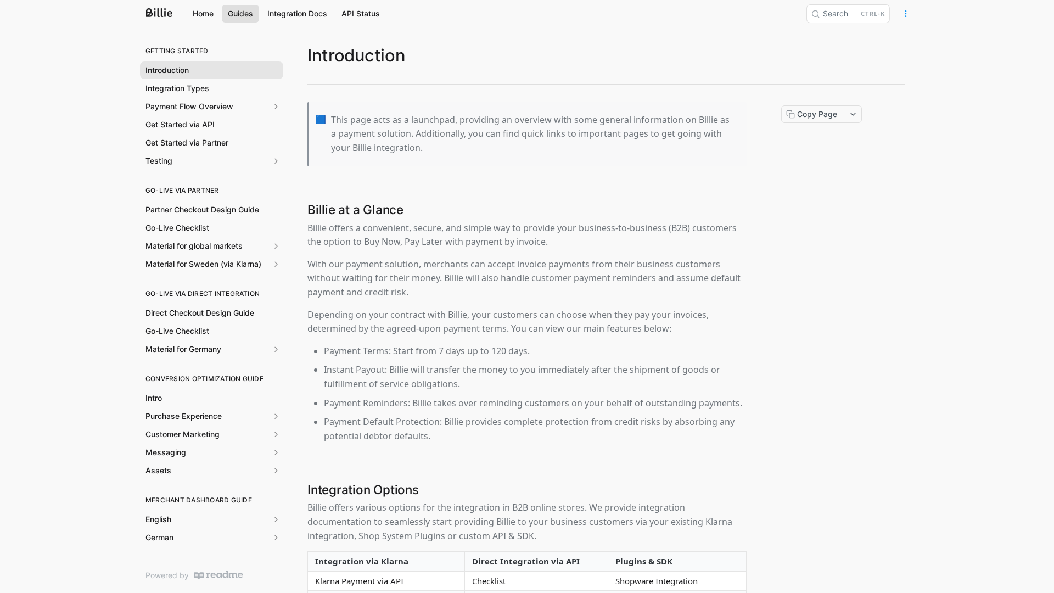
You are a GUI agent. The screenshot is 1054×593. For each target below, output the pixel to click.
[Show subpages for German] (276, 537)
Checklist (489, 580)
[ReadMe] (218, 575)
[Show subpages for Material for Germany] (276, 349)
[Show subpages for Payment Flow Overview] (276, 106)
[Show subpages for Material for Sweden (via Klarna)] (276, 264)
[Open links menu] (906, 14)
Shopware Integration (656, 580)
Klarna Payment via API (359, 580)
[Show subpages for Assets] (276, 470)
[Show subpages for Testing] (276, 160)
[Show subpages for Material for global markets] (276, 246)
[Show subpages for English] (276, 519)
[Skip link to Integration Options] (300, 489)
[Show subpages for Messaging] (276, 452)
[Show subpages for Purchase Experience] (276, 416)
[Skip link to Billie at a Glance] (300, 209)
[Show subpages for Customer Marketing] (276, 434)
